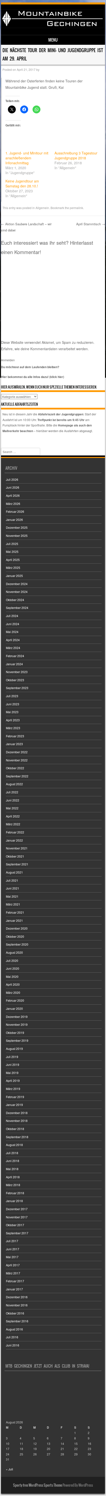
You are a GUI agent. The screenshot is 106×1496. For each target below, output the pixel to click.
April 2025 (13, 560)
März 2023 (13, 728)
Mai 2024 (12, 632)
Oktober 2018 (15, 1129)
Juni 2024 (12, 624)
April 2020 (13, 984)
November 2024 (17, 591)
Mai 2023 (12, 712)
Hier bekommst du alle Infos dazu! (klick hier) (32, 377)
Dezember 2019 (17, 1016)
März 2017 (13, 1273)
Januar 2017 (14, 1289)
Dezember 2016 (17, 1297)
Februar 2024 (15, 656)
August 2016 (14, 1329)
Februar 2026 (15, 511)
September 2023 (17, 688)
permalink (76, 208)
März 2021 (13, 904)
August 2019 (14, 1048)
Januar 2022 (14, 840)
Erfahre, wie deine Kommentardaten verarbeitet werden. (45, 348)
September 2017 (17, 1233)
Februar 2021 (15, 912)
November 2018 (17, 1120)
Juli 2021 (12, 880)
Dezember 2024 (17, 584)
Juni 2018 (12, 1161)
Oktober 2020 (15, 936)
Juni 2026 (12, 487)
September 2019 (17, 1040)
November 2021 (17, 848)
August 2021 (14, 872)
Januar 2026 (14, 519)
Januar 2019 (14, 1105)
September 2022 (17, 776)
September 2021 (17, 864)
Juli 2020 (12, 960)
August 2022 (14, 784)
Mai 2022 (12, 808)
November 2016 (17, 1305)
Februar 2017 (15, 1281)
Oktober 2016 (15, 1313)
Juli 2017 (12, 1241)
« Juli (9, 1469)
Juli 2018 (12, 1153)
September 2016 (17, 1321)
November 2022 (17, 760)
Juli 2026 (12, 479)
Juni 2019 (12, 1064)
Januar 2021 (14, 920)
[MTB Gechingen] (52, 26)
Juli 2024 (12, 616)
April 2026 (13, 495)
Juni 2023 (12, 704)
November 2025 (17, 535)
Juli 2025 (12, 544)
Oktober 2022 (15, 768)
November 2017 (17, 1217)
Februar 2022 (15, 832)
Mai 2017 (12, 1257)
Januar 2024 (14, 664)
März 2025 (13, 567)
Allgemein (42, 208)
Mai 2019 (12, 1073)
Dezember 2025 (17, 527)
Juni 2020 (12, 968)
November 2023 (17, 672)
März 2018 (13, 1185)
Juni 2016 (12, 1345)
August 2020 (14, 952)
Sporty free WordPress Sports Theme (37, 1485)
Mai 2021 (12, 896)
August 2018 (14, 1145)
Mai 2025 (12, 551)
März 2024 (13, 648)
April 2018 (13, 1177)
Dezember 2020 (17, 928)
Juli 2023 (12, 696)
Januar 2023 (14, 744)
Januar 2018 (14, 1201)
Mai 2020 (12, 976)
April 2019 (13, 1080)
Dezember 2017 (17, 1209)
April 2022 (13, 816)
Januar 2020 (14, 1008)
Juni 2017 (12, 1249)
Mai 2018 (12, 1169)
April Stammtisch (90, 224)
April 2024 (13, 640)
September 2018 (17, 1137)
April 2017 (13, 1265)
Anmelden (8, 360)
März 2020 (13, 992)
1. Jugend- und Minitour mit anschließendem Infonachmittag (26, 158)
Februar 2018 (15, 1193)
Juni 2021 (12, 888)
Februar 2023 (15, 736)
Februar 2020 (15, 1000)
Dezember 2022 (17, 752)
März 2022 (13, 824)
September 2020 (17, 944)
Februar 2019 (15, 1097)
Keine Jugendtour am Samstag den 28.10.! (22, 183)
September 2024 (17, 607)
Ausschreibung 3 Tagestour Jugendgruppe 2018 (75, 155)
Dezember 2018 (17, 1113)
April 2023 (13, 720)
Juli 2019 (12, 1057)
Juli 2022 (12, 792)
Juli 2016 (12, 1337)
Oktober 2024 (15, 600)
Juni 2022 (12, 800)
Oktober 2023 (15, 680)
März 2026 (13, 503)
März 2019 (13, 1089)
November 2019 (17, 1024)
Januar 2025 (14, 576)
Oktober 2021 (15, 856)
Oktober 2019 (15, 1032)
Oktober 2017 (15, 1225)
